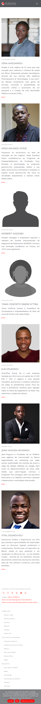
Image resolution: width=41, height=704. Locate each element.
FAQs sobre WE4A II (10, 652)
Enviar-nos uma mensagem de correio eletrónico (17, 600)
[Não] (39, 697)
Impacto (6, 648)
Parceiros (7, 622)
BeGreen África (8, 656)
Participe (6, 629)
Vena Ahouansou (12, 63)
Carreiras (7, 682)
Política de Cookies (27, 701)
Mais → (4, 97)
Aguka (6, 660)
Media (6, 671)
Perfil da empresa (9, 618)
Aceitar (10, 701)
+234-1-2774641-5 (13, 597)
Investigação (8, 675)
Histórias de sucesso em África (13, 645)
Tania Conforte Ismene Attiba (19, 304)
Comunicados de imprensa (12, 678)
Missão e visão (8, 615)
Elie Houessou (10, 369)
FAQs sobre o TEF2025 (11, 667)
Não (17, 701)
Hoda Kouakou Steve (14, 148)
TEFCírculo (7, 686)
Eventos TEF (7, 633)
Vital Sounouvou (12, 535)
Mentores (7, 626)
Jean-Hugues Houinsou (15, 450)
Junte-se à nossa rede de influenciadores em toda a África (20, 602)
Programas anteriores (10, 641)
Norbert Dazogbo (12, 233)
